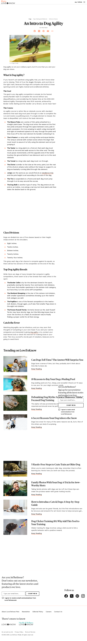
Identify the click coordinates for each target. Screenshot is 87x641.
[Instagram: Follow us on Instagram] (83, 596)
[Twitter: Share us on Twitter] (39, 31)
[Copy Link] (52, 31)
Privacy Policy (19, 632)
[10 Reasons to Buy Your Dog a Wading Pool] (15, 383)
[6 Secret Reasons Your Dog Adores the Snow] (15, 422)
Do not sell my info (7, 632)
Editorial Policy (38, 612)
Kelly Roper (44, 27)
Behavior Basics (53, 19)
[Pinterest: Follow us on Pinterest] (78, 596)
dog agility (34, 332)
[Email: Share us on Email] (48, 31)
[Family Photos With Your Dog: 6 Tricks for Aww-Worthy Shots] (15, 488)
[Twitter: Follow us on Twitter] (72, 596)
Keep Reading (36, 369)
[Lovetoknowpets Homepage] (8, 2)
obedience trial (47, 173)
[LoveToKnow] (9, 623)
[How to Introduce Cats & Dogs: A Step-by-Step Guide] (15, 507)
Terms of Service (30, 632)
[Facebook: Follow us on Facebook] (66, 596)
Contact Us (58, 612)
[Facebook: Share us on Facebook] (34, 31)
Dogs (30, 19)
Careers (48, 612)
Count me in (70, 405)
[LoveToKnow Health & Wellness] (26, 623)
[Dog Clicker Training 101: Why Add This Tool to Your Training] (15, 527)
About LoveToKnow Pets (10, 612)
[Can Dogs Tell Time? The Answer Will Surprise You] (15, 364)
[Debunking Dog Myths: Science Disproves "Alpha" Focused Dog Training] (15, 403)
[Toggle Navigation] (84, 2)
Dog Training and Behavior (40, 19)
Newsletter (26, 612)
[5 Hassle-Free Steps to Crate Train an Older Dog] (15, 469)
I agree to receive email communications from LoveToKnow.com (68, 412)
